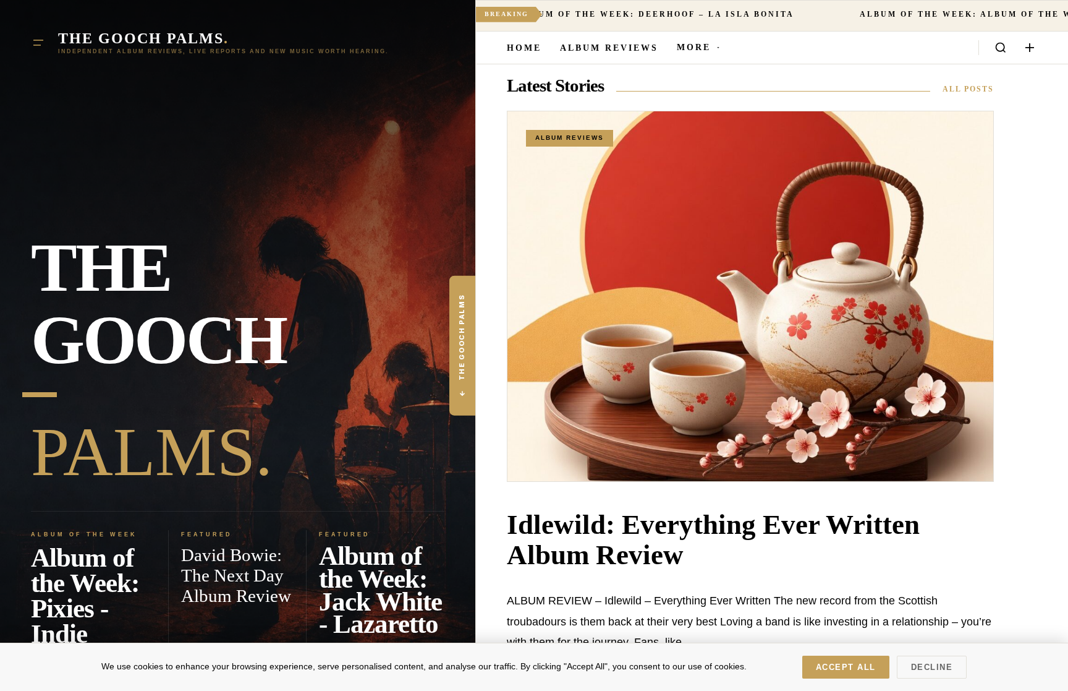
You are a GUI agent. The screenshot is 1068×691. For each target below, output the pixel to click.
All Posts (968, 89)
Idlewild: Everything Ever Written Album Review (713, 539)
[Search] (1000, 47)
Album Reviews (609, 48)
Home (524, 48)
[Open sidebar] (1029, 47)
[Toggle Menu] (38, 42)
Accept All (846, 667)
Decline (932, 667)
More (694, 47)
